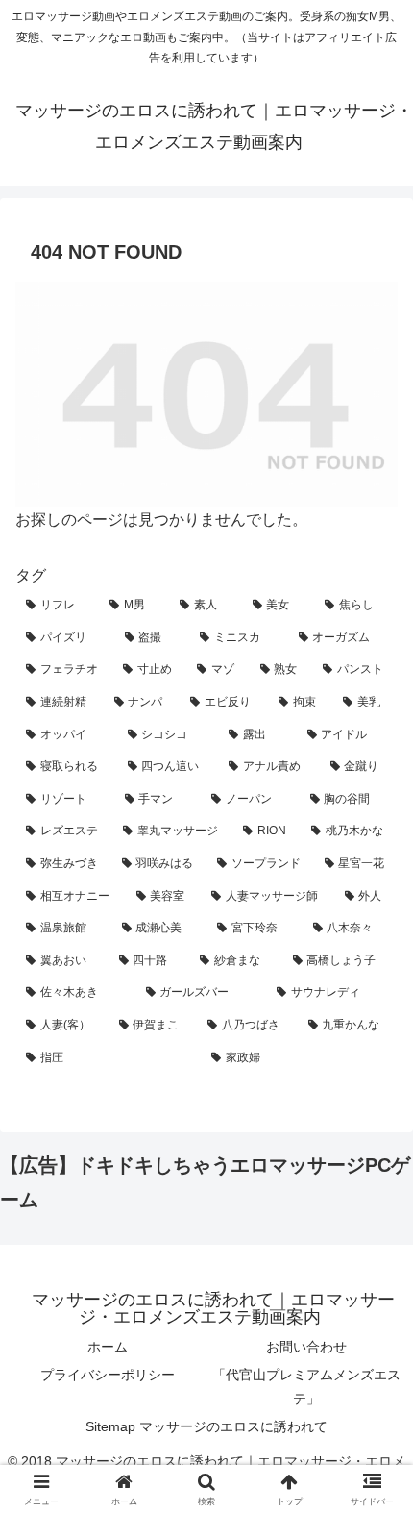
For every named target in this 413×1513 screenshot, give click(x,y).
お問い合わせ (306, 1346)
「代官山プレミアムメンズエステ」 (306, 1386)
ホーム (107, 1346)
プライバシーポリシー (107, 1374)
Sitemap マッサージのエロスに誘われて (206, 1426)
